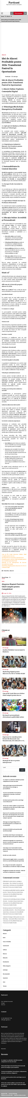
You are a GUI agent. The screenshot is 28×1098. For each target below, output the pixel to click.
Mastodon (3, 1048)
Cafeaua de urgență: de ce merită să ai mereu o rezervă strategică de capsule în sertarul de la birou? (13, 842)
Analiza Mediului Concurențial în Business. (14, 651)
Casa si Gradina (7, 941)
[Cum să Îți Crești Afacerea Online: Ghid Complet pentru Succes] (14, 683)
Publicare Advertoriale (20, 1095)
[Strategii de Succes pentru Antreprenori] (14, 750)
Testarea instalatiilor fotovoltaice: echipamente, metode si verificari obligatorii (12, 794)
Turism (4, 986)
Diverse (5, 953)
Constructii (6, 945)
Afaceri (4, 54)
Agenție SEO (4, 1093)
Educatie (5, 957)
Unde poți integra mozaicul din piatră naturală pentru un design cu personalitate (12, 787)
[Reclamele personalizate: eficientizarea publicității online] (14, 705)
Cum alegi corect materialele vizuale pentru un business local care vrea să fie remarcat (13, 849)
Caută (4, 767)
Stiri (4, 982)
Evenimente (6, 962)
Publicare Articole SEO (7, 1095)
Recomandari (6, 974)
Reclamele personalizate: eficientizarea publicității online (13, 716)
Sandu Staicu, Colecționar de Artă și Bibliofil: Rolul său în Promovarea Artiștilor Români (13, 894)
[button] (12, 13)
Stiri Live (3, 1004)
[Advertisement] (14, 38)
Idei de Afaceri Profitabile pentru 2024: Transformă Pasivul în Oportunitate (11, 65)
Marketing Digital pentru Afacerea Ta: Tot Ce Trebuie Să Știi (14, 672)
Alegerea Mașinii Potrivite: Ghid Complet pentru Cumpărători (13, 586)
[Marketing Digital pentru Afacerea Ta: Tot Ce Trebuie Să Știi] (14, 662)
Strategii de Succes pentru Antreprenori (13, 557)
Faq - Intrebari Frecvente (7, 1001)
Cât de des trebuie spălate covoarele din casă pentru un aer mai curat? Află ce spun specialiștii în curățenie (13, 807)
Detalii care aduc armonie (9, 855)
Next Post (5, 577)
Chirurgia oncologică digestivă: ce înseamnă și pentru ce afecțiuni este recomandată (12, 823)
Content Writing (13, 1093)
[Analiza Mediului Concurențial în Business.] (14, 640)
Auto (3, 581)
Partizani (14, 2)
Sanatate (5, 978)
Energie (3, 1003)
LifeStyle (5, 970)
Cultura (5, 949)
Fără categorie (6, 966)
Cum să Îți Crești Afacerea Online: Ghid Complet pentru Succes (14, 694)
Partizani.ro (11, 1033)
